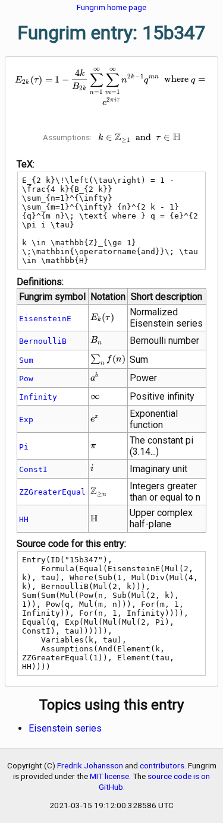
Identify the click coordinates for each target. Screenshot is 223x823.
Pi (24, 446)
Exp (26, 419)
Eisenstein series (65, 728)
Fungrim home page (111, 7)
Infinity (38, 396)
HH (24, 519)
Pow (26, 378)
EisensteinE (45, 318)
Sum (26, 360)
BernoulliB (43, 341)
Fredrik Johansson (90, 765)
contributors (162, 765)
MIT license (109, 776)
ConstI (33, 469)
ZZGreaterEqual (52, 492)
